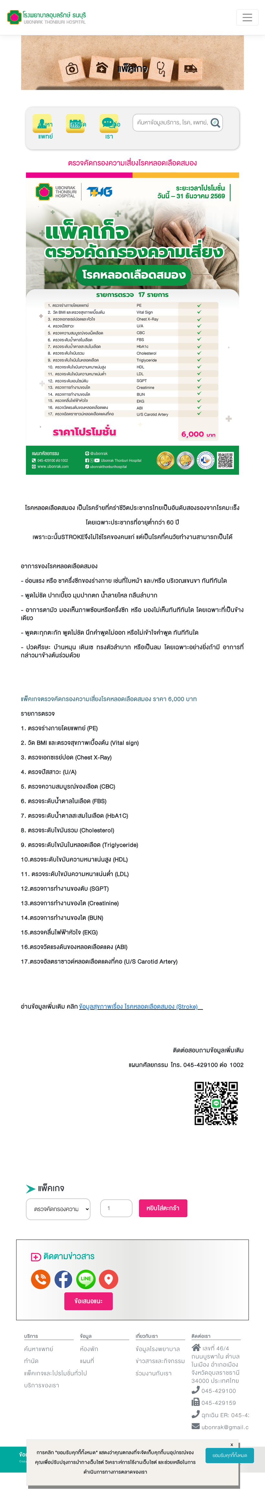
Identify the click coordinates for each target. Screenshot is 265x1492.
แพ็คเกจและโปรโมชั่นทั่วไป (55, 1374)
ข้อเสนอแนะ (89, 1301)
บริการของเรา (41, 1386)
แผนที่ (87, 1361)
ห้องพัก (89, 1349)
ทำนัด (79, 125)
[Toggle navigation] (247, 17)
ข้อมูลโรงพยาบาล (158, 1349)
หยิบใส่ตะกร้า (163, 1208)
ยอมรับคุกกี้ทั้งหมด (230, 1455)
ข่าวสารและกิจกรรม (160, 1361)
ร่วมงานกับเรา (154, 1374)
